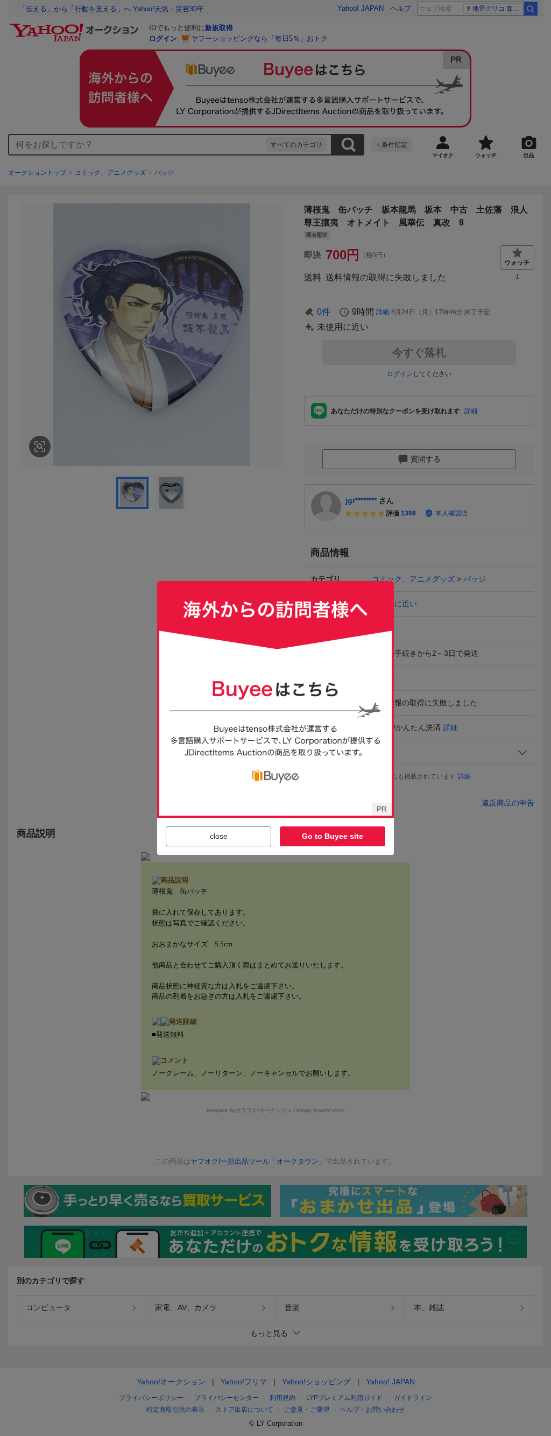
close (219, 836)
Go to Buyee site (332, 836)
